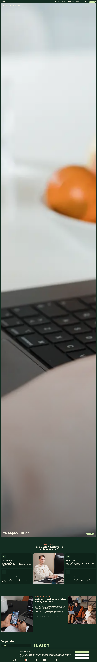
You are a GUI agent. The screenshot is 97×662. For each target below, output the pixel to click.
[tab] (16, 645)
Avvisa (82, 657)
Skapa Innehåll (11, 5)
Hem (4, 5)
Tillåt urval (82, 654)
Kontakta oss (92, 1)
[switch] (36, 660)
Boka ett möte (90, 533)
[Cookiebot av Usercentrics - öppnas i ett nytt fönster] (13, 660)
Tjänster (57, 1)
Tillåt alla (82, 651)
